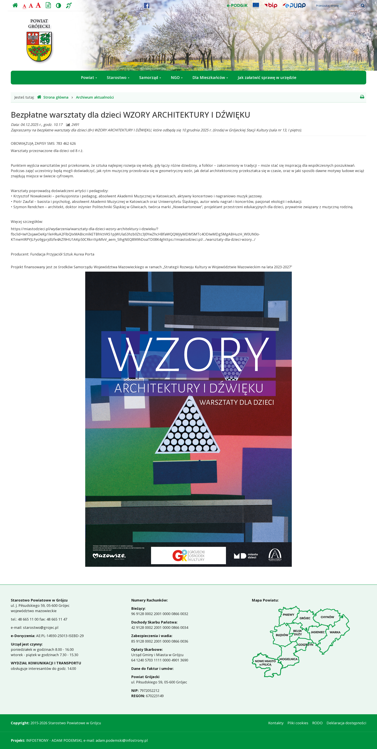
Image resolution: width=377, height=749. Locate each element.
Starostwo (117, 77)
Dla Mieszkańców (209, 77)
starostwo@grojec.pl (40, 627)
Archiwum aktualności (95, 97)
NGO (176, 77)
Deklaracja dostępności (346, 723)
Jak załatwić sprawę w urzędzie (267, 77)
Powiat (88, 77)
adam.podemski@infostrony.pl (122, 740)
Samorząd (149, 77)
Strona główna (56, 97)
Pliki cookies (297, 723)
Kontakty (276, 723)
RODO (317, 723)
